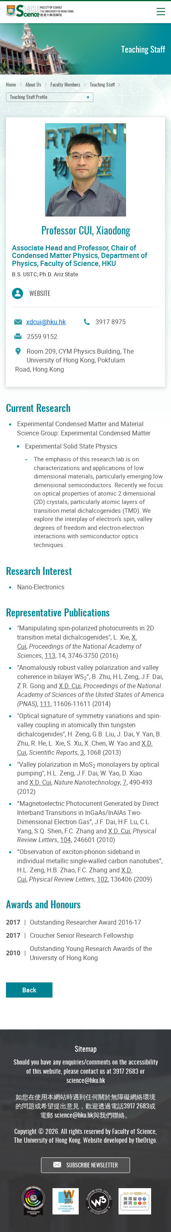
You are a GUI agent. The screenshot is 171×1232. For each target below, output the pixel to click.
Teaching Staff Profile (28, 96)
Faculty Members (65, 84)
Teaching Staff (102, 84)
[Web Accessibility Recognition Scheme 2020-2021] (135, 1201)
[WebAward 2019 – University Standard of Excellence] (65, 1201)
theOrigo (146, 1140)
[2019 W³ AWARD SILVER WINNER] (99, 1201)
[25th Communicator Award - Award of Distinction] (33, 1201)
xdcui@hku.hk (46, 321)
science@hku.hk (85, 1080)
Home (11, 84)
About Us (33, 84)
